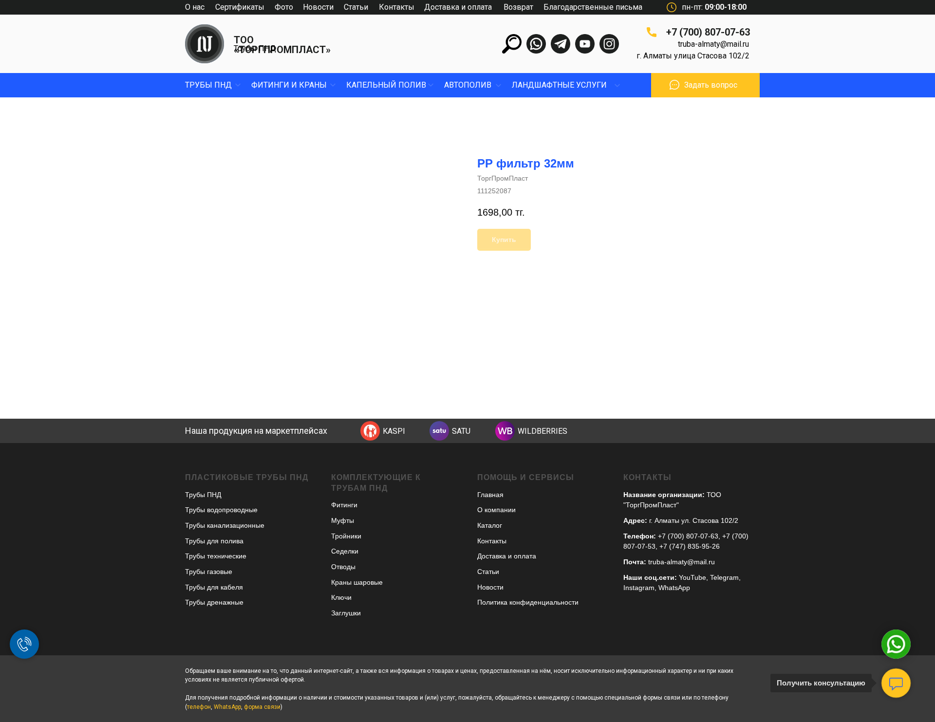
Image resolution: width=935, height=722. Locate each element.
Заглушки (346, 613)
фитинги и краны (289, 85)
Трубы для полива (214, 541)
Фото (284, 7)
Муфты (342, 520)
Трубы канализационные (224, 525)
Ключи (341, 597)
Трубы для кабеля (214, 587)
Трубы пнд (208, 85)
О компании (496, 510)
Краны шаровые (357, 582)
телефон (199, 706)
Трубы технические (215, 556)
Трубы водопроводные (221, 510)
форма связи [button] (262, 706)
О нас (195, 7)
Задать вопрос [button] (710, 85)
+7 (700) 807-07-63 (708, 32)
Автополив (467, 85)
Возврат (518, 7)
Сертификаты (239, 7)
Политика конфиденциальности (528, 602)
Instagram (638, 588)
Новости (318, 7)
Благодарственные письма (592, 7)
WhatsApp (674, 588)
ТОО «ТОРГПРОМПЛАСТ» (282, 45)
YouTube (692, 577)
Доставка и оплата (458, 7)
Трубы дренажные (214, 602)
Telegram (724, 577)
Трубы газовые (208, 571)
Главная (490, 495)
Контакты (396, 7)
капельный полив (386, 85)
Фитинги (344, 505)
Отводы (343, 567)
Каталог (489, 525)
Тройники (346, 536)
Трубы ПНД (255, 48)
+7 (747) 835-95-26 (689, 546)
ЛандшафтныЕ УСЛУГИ (559, 85)
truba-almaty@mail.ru (713, 44)
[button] (674, 85)
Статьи (356, 7)
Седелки (344, 551)
